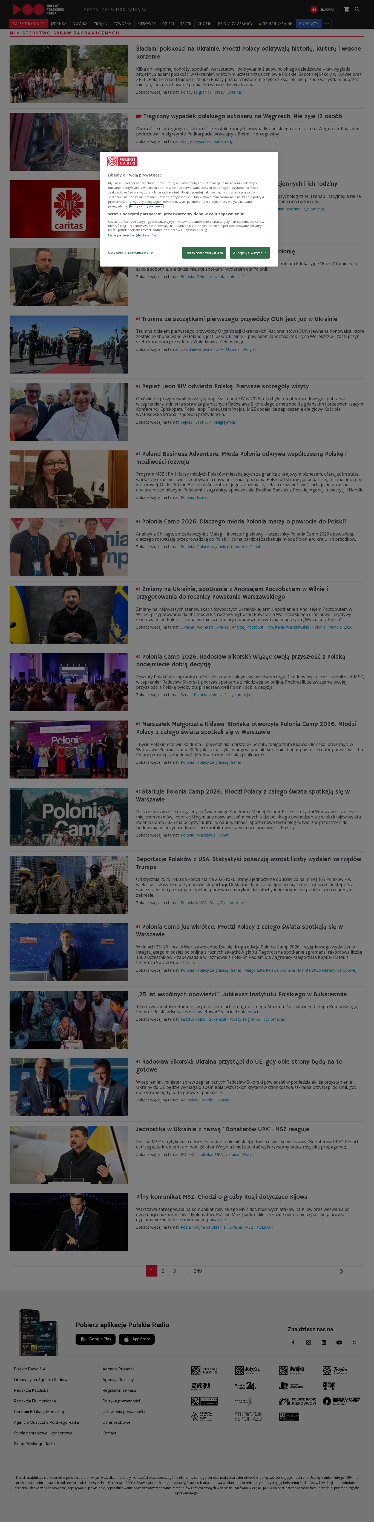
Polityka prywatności (146, 206)
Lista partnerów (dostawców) (132, 235)
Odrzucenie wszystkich (204, 253)
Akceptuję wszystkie (250, 253)
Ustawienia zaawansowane (130, 252)
